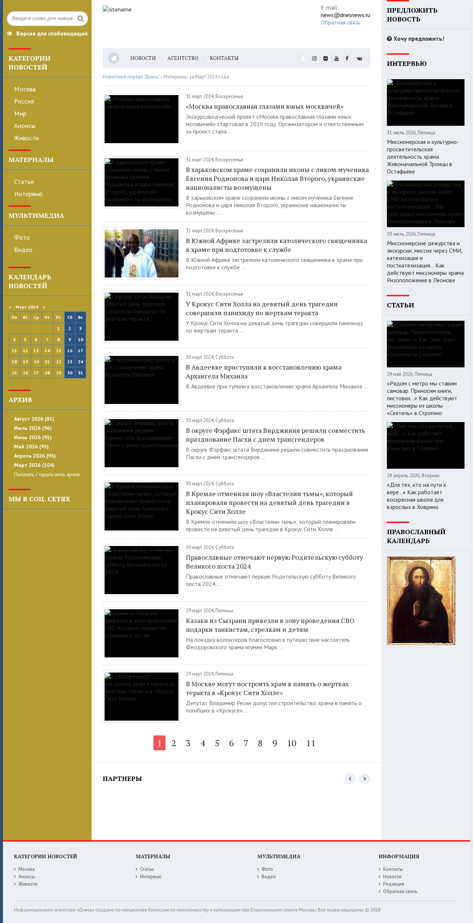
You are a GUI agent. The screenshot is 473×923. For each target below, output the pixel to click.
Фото (22, 237)
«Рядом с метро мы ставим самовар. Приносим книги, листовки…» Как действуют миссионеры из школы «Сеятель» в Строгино (422, 398)
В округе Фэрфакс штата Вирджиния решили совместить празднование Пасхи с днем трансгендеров (275, 435)
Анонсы (24, 125)
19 (25, 361)
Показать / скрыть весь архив (47, 474)
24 (80, 361)
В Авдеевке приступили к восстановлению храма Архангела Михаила (263, 371)
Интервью (28, 193)
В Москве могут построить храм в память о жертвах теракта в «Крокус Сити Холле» (267, 688)
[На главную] (201, 24)
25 (14, 372)
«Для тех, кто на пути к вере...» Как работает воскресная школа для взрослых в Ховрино (416, 496)
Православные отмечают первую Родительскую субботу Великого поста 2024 (274, 561)
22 (58, 361)
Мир (20, 113)
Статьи (24, 181)
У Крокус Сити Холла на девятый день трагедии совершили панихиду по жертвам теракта (262, 308)
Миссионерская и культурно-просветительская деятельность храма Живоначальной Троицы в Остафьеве (423, 156)
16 (69, 350)
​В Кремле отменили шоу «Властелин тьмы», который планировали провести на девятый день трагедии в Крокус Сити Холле (269, 502)
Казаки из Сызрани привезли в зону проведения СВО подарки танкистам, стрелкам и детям (270, 625)
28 (47, 372)
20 (36, 361)
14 (47, 350)
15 (58, 350)
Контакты (224, 57)
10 (80, 339)
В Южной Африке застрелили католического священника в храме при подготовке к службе (276, 245)
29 (58, 372)
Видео (23, 249)
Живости (26, 138)
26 (25, 372)
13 (36, 350)
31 (80, 372)
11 (14, 350)
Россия (24, 101)
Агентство (182, 57)
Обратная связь (340, 22)
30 (69, 372)
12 (25, 350)
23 (69, 361)
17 (80, 350)
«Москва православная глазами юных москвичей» (264, 106)
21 (47, 361)
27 (36, 372)
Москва (24, 89)
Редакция (393, 884)
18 (14, 361)
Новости (143, 57)
